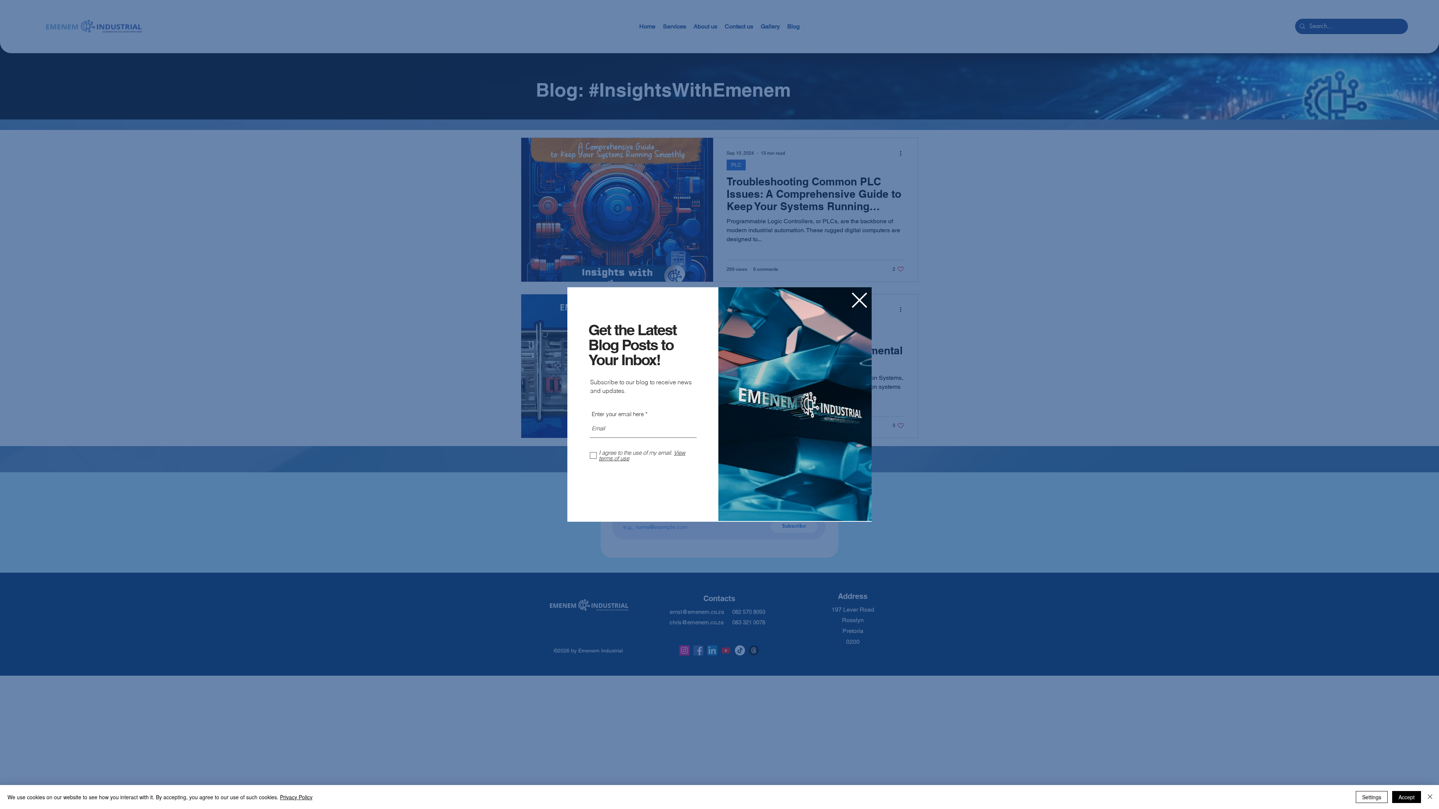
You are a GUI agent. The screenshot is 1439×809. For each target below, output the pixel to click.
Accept (1407, 797)
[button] (859, 300)
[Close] (1430, 797)
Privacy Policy (296, 797)
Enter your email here (618, 414)
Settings (1371, 797)
